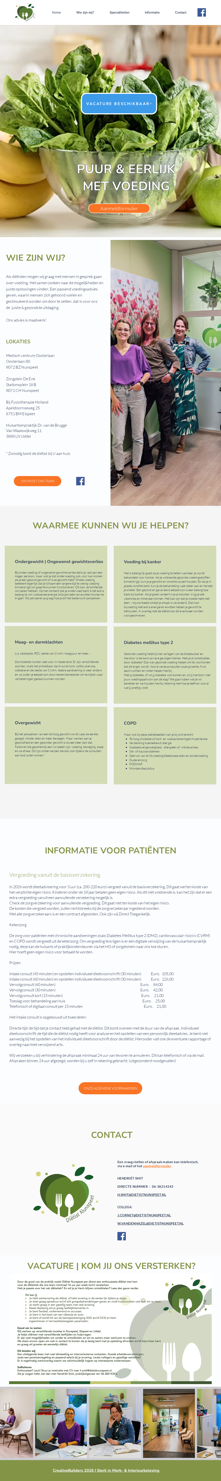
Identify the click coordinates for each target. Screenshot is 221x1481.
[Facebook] (201, 12)
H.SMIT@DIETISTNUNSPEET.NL (141, 1195)
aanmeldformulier (157, 1166)
